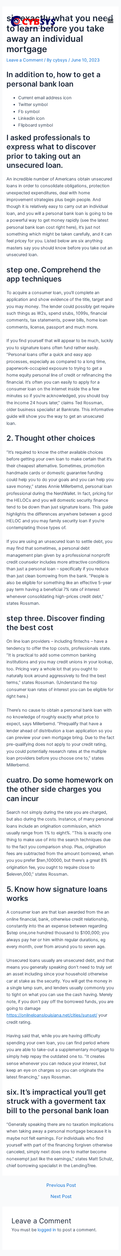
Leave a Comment (24, 60)
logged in (47, 1229)
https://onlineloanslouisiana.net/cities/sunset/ (51, 1015)
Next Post (61, 1196)
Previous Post (61, 1185)
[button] (110, 21)
